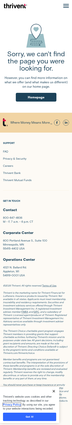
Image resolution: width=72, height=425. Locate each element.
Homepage (36, 97)
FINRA (24, 311)
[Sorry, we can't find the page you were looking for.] (36, 35)
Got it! (30, 416)
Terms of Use (49, 285)
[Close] (53, 391)
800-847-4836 (12, 217)
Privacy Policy (12, 404)
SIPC (36, 311)
